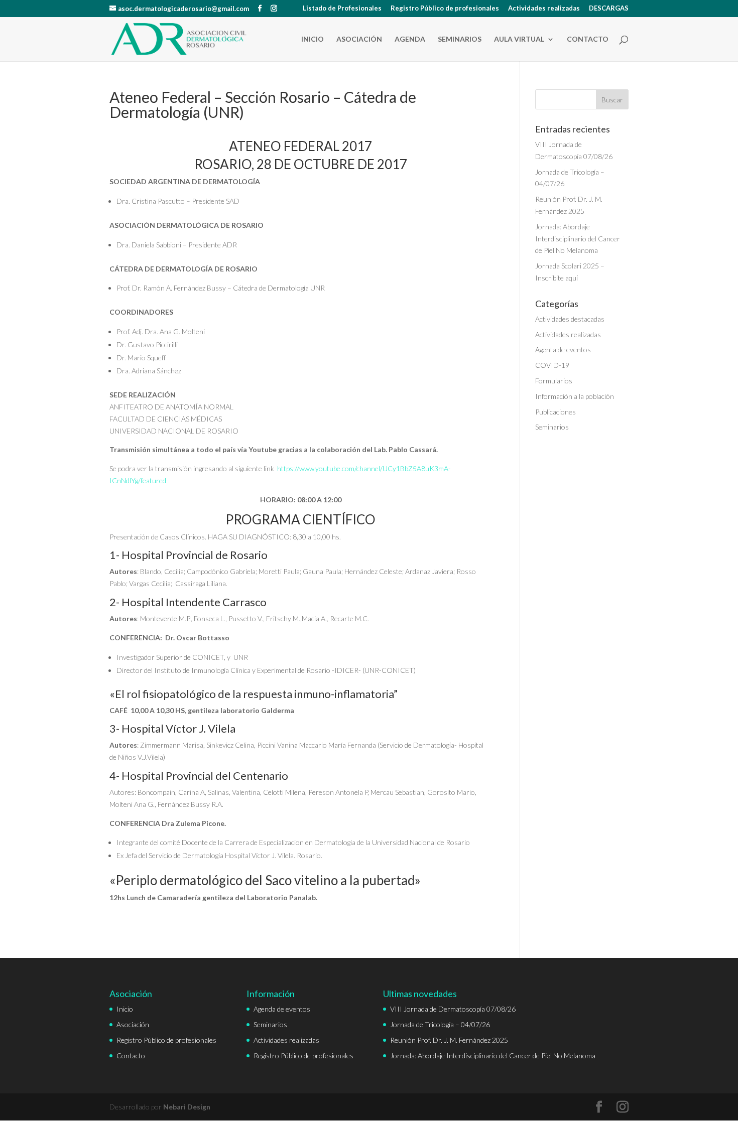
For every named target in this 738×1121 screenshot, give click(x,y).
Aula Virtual (519, 39)
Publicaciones (555, 411)
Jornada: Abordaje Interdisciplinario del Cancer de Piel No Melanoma (577, 238)
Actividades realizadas (544, 8)
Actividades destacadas (569, 319)
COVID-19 (552, 365)
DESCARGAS (609, 8)
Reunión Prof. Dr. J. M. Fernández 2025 (449, 1040)
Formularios (553, 380)
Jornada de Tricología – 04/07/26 (440, 1024)
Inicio (312, 39)
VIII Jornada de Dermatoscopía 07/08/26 (453, 1009)
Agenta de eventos (563, 349)
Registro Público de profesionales (445, 8)
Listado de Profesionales (342, 8)
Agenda (410, 39)
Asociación (359, 39)
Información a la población (574, 396)
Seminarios (459, 39)
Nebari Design (186, 1106)
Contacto (587, 39)
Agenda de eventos (282, 1009)
